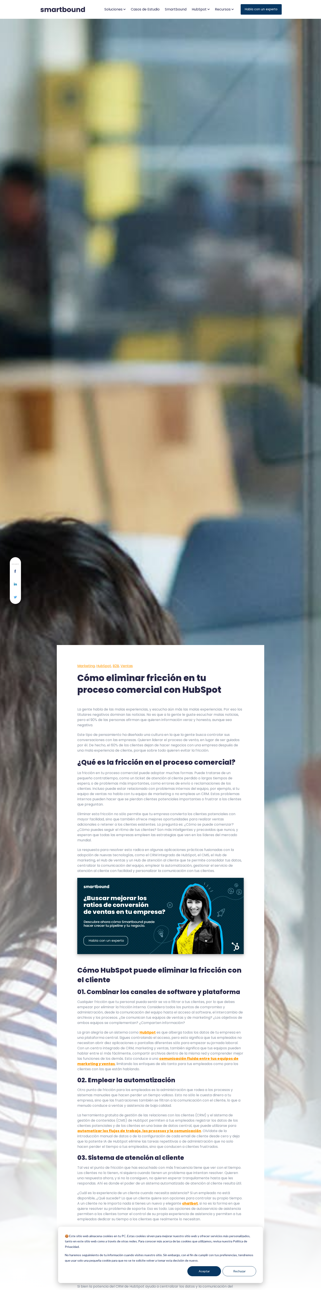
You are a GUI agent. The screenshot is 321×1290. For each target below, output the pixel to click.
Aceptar (204, 1271)
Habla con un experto (261, 9)
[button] (115, 9)
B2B (116, 665)
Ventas (127, 665)
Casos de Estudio (145, 9)
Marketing (86, 665)
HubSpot (103, 665)
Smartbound (175, 9)
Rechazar (239, 1271)
